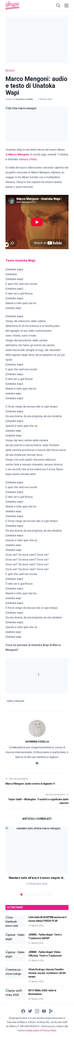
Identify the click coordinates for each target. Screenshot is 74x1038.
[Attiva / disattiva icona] (58, 5)
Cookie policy (32, 1030)
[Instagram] (37, 1010)
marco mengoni (15, 701)
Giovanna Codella (24, 99)
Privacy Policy (49, 1030)
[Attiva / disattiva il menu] (66, 5)
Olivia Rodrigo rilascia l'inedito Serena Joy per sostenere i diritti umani (47, 973)
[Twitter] (30, 1010)
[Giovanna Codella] (37, 728)
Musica (10, 70)
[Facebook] (23, 1010)
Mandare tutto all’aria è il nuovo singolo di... (37, 877)
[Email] (37, 763)
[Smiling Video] (51, 1010)
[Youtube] (44, 1010)
